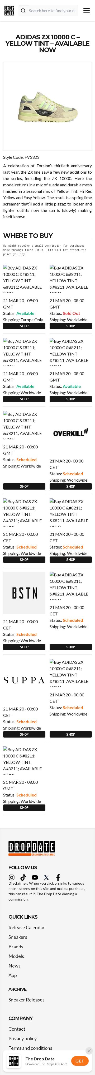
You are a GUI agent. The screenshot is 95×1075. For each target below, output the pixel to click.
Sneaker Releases (26, 1000)
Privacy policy (22, 1038)
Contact (16, 1029)
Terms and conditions (30, 1048)
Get (79, 1060)
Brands (15, 946)
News (14, 966)
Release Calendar (26, 927)
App (12, 975)
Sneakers (17, 937)
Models (16, 956)
